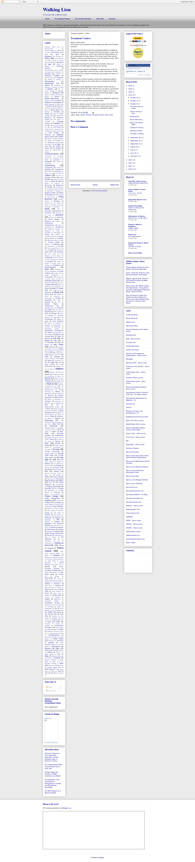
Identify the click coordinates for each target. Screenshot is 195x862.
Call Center (57, 119)
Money (49, 399)
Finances (56, 244)
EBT (58, 209)
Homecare (57, 296)
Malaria (47, 374)
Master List (58, 378)
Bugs (54, 113)
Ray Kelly (57, 512)
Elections (51, 217)
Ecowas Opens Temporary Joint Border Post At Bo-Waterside (137, 268)
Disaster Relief (59, 194)
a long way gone (132, 314)
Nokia (54, 431)
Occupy (56, 449)
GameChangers (50, 267)
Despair (49, 187)
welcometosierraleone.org (135, 539)
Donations (57, 201)
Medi (62, 380)
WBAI (53, 656)
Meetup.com (50, 386)
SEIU (46, 537)
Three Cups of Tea (132, 513)
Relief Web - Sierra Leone (135, 444)
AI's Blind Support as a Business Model (53, 792)
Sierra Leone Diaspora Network (137, 467)
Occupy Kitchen (49, 453)
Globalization (53, 271)
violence (47, 650)
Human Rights (51, 304)
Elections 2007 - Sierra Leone (136, 363)
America (48, 74)
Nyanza (57, 441)
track (62, 620)
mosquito (48, 401)
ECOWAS (129, 359)
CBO (48, 127)
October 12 (134, 101)
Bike (53, 100)
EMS (59, 225)
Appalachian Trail (52, 83)
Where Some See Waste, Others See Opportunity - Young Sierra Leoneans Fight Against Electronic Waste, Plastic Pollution (138, 288)
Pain (52, 465)
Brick (46, 110)
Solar (56, 570)
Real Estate (57, 514)
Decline (47, 183)
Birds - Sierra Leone (133, 339)
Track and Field (53, 622)
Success (47, 597)
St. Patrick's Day (56, 582)
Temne (59, 606)
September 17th (50, 541)
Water (47, 656)
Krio (51, 353)
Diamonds (50, 191)
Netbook (57, 418)
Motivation (58, 401)
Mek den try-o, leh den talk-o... (138, 218)
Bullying (54, 115)
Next (48, 429)
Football (47, 257)
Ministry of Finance (58, 393)
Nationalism (58, 412)
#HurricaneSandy (49, 50)
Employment (49, 223)
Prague (61, 488)
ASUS (61, 87)
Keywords (60, 347)
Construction (49, 167)
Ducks (46, 205)
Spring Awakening (50, 580)
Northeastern (59, 435)
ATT (60, 89)
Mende (59, 386)
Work (61, 663)
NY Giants (50, 439)
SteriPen (58, 586)
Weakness (60, 656)
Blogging (58, 102)
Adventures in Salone (136, 216)
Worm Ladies (130, 542)
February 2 (134, 156)
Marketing (48, 378)
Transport (47, 625)
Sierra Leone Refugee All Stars (137, 480)
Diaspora (58, 191)
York (46, 673)
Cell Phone (57, 127)
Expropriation (50, 238)
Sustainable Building (52, 601)
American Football (52, 76)
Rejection (47, 521)
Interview (58, 332)
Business (48, 117)
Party (46, 467)
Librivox (128, 407)
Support (47, 599)
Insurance (47, 327)
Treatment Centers (81, 38)
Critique (53, 173)
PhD (46, 471)
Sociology (48, 570)
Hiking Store (49, 294)
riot (60, 525)
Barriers (47, 96)
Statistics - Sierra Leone (134, 505)
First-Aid (60, 246)
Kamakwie (50, 342)
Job (54, 338)
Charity (54, 131)
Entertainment (48, 227)
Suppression (57, 599)
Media (49, 382)
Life (46, 362)
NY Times (48, 441)
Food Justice (52, 254)
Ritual (46, 527)
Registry (58, 518)
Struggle (47, 595)
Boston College (57, 108)
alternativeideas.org (50, 70)
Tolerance (54, 616)
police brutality (58, 477)
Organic (59, 462)
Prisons (47, 494)
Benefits (47, 100)
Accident (58, 56)
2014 (130, 95)
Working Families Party (54, 667)
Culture (48, 175)
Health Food (57, 290)
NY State (58, 439)
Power (58, 486)
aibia (49, 64)
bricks (53, 110)
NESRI (49, 418)
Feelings (47, 244)
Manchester (50, 376)
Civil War (48, 146)
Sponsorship (49, 578)
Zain (51, 673)
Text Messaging (56, 610)
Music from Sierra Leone (135, 420)
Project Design (51, 496)
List (59, 362)
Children (60, 137)
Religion (57, 521)
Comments (51, 691)
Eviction (57, 234)
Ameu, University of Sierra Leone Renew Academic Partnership (138, 274)
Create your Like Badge (144, 75)
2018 (130, 86)
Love (46, 369)
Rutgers (60, 527)
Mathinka (48, 380)
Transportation (58, 625)
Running (53, 527)
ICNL (46, 313)
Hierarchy (48, 292)
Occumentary (57, 447)
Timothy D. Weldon (133, 68)
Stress (47, 593)
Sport (59, 578)
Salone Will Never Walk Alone (138, 183)
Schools (57, 531)
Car (46, 125)
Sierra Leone (109, 115)
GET (46, 271)
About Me (100, 19)
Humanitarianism (49, 307)
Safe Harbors (51, 529)
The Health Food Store (53, 612)
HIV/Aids (58, 294)
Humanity (60, 308)
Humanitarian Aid (52, 306)
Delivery (57, 183)
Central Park (57, 129)
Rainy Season (51, 510)
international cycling (51, 328)
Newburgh (53, 426)
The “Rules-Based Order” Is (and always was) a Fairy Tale (54, 766)
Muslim (55, 409)
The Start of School (134, 246)
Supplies (57, 597)
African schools (51, 60)
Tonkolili (54, 618)
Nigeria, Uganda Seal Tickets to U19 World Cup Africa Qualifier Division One (137, 280)
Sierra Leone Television (134, 483)
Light (52, 362)
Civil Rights (57, 144)
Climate (58, 146)
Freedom (60, 259)
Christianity (58, 140)
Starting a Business (52, 584)
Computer (48, 161)
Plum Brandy (56, 475)
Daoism (55, 179)
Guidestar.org (54, 282)
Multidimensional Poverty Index (54, 407)
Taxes (54, 604)
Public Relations (49, 504)
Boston (49, 108)
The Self (47, 614)
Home (47, 19)
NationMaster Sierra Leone (135, 424)
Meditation (60, 384)
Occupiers (47, 449)
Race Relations (58, 506)
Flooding (59, 250)
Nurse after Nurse (136, 119)
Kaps (59, 342)
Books (61, 106)
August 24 (134, 147)
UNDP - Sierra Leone (133, 520)
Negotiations (60, 416)
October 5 (134, 104)
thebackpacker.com (133, 509)
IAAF (55, 311)
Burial (60, 115)
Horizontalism (48, 298)
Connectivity (50, 165)
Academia (48, 56)
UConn (55, 631)
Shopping (50, 548)
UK (61, 631)
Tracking (47, 623)
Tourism (54, 620)
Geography (58, 269)
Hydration (48, 311)
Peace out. (132, 234)
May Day (55, 380)
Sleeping (56, 555)
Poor (50, 482)
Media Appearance (58, 382)
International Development (54, 330)
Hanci (60, 284)
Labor (46, 355)
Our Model (56, 463)
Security (49, 535)
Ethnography (57, 232)
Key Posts (58, 344)
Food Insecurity (58, 252)
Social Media (52, 561)
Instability (47, 325)
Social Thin (57, 564)
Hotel (58, 300)
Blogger (101, 857)
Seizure (54, 537)
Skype (46, 555)
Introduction (57, 334)
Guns (61, 282)
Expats (61, 236)
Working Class (59, 665)
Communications (52, 154)
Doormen (47, 203)
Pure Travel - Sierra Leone (135, 437)
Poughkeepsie (59, 484)
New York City (58, 424)
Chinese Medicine (58, 138)
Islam (59, 336)
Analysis (50, 79)
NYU (54, 445)
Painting (58, 465)
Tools (59, 618)
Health (53, 288)
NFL (53, 429)
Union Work (48, 637)
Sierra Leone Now (132, 476)
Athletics (50, 89)
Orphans (47, 463)
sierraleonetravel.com (133, 502)
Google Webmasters (52, 275)
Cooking (48, 169)
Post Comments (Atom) (99, 191)
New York (47, 424)
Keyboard (52, 347)
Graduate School (51, 281)
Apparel (47, 85)
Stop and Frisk (49, 587)
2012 (130, 163)
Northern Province (52, 437)
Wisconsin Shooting (50, 663)
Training (57, 623)
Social (48, 559)
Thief (55, 614)
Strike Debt (57, 593)
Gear (47, 269)
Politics (60, 481)
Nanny (49, 412)
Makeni (82, 115)
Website (57, 658)
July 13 (133, 150)
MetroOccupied (49, 389)
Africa (47, 58)
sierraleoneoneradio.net (134, 498)
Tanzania (47, 604)
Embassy (48, 221)
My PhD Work (53, 410)
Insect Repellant (57, 321)
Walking (49, 652)
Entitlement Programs (54, 229)
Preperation (51, 490)
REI (58, 520)
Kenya (47, 344)
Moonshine (58, 399)
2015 (130, 92)
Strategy (54, 589)
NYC (47, 443)
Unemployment (53, 635)
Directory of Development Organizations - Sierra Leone (136, 354)
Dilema (61, 193)
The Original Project (62, 19)
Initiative (59, 319)
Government (49, 277)
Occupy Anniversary (52, 451)
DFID (61, 189)
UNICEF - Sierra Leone (134, 528)
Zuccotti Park (59, 673)
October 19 (134, 98)
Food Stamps (57, 256)
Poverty (49, 486)
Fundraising (56, 265)
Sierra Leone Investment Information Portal (135, 471)
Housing (47, 302)
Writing (53, 671)
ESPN (58, 231)
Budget (47, 114)
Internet (49, 332)
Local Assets (50, 364)
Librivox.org (58, 360)
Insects (50, 323)
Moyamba (58, 403)
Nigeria (47, 431)
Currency (58, 175)
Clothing (58, 148)
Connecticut (48, 163)
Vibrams (48, 648)
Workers (50, 665)
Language (57, 356)
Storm (59, 587)
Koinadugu (58, 351)
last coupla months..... (135, 236)
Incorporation (49, 319)
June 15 (133, 153)
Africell (52, 62)
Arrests (55, 87)
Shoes (61, 545)
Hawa (46, 288)
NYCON (57, 443)
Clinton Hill (48, 148)
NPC (62, 437)
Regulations (48, 519)
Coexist (47, 150)
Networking (49, 420)
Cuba (59, 173)
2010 (130, 169)
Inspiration (58, 323)
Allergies (47, 66)
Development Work (52, 189)
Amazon (49, 72)
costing (49, 171)
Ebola (78, 115)
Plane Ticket (57, 473)
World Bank (49, 669)
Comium (47, 152)
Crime (55, 171)
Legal (61, 358)
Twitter (61, 629)
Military (57, 391)
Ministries (47, 393)
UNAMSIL (129, 517)
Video (57, 648)
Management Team (58, 374)
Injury (46, 321)
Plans (46, 475)
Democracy (48, 185)
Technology (50, 606)
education (59, 215)
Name (61, 411)
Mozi (46, 405)
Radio (56, 508)
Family (61, 240)
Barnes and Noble (56, 94)
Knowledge (50, 351)
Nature (59, 414)
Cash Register (59, 125)
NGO (59, 429)
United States (58, 639)
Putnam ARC (59, 504)
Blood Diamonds (49, 104)
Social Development (57, 559)
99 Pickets (55, 52)
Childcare (48, 135)
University (51, 640)
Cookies (59, 167)
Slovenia (54, 557)
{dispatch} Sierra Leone (52, 47)
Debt (59, 181)
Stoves (47, 589)
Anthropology (49, 81)
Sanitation (49, 531)
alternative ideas (132, 326)
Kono (46, 352)
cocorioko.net (131, 342)
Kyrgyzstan (58, 352)
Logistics (58, 366)
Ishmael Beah (49, 336)
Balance (47, 94)
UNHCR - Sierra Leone (134, 524)
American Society (49, 77)
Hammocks (51, 284)
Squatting (47, 582)
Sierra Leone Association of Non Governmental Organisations (137, 456)
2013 (130, 160)
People (49, 469)
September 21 (135, 141)
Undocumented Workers (56, 633)
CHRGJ (49, 140)
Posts (49, 687)
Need (52, 416)
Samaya (60, 529)
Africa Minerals (59, 58)
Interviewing (48, 334)
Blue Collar (60, 104)
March (59, 376)
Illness (61, 313)
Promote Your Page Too (51, 742)
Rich (55, 525)
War (59, 654)
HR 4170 (57, 302)
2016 (130, 89)
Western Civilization (50, 660)
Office (59, 460)
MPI (57, 405)
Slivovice (47, 557)
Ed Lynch (48, 215)
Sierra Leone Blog (135, 253)
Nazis (46, 416)
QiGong (49, 506)
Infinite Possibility (135, 206)
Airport (58, 64)
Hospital (58, 298)
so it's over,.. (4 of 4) (135, 193)
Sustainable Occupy (52, 603)
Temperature (48, 608)
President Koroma (98, 115)
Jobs (55, 340)
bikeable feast (131, 335)
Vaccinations (56, 646)
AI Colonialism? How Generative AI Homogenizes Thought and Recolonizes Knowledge (53, 783)
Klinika (61, 349)
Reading (47, 514)
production (57, 494)
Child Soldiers (54, 133)
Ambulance (58, 72)
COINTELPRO (57, 150)
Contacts (112, 19)
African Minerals (131, 318)
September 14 (135, 144)
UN (45, 633)
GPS (59, 279)
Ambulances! (134, 116)
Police (47, 477)
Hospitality (48, 300)
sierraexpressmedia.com (135, 491)
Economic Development (53, 211)
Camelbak (47, 121)
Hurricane (58, 309)
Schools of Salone (132, 448)
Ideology (54, 313)
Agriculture (59, 62)
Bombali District (52, 106)
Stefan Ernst (48, 585)
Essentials (47, 232)
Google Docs (57, 273)
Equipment (47, 231)
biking (59, 100)
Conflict (59, 161)
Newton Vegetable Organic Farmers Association (135, 429)
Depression (59, 185)
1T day (47, 52)
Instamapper (57, 325)
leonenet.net (130, 404)
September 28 (135, 137)
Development (59, 187)
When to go (56, 661)
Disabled (50, 195)
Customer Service (51, 177)
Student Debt (56, 595)
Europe (47, 234)
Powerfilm (48, 488)
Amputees (60, 77)
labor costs (54, 354)
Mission (50, 395)
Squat (59, 580)
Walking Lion (57, 9)
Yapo (59, 671)
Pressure (57, 492)
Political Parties (50, 481)
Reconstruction (57, 516)
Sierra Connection (132, 452)
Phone (56, 471)
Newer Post (75, 185)
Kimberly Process (52, 349)
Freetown (50, 261)
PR (55, 488)
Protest (47, 502)
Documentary (51, 197)
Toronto (47, 620)
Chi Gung (60, 131)
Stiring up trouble (136, 131)
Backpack (56, 93)
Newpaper (60, 428)
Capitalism (57, 123)
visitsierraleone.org (132, 535)
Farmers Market (54, 242)
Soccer (61, 557)
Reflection (48, 518)
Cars (51, 125)
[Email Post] (92, 112)
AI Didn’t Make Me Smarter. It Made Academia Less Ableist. (53, 774)
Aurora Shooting (49, 91)
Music (49, 409)
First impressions (50, 246)
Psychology (57, 502)
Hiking (56, 292)
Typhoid (49, 631)
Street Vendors (56, 591)
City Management (50, 142)
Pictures (47, 473)
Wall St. (58, 652)
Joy (62, 340)
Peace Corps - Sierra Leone (136, 433)
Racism (49, 508)
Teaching (60, 604)
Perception (58, 469)
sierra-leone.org (131, 487)
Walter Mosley (49, 654)
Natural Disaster (49, 414)
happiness (47, 286)
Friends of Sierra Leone (52, 263)
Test (55, 608)
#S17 (59, 50)
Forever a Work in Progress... (135, 225)
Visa (54, 650)
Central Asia (48, 129)
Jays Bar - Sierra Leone (137, 181)
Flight (51, 250)
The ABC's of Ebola (137, 134)
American (58, 74)
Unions (55, 637)
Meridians (47, 388)
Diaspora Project (50, 193)
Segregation (58, 535)
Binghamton (48, 102)
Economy (58, 213)
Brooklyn (57, 112)
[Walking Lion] (51, 741)
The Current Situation (83, 19)
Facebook (60, 238)
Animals (58, 79)
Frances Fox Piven (58, 257)
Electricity (60, 217)
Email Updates (54, 219)
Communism (48, 156)
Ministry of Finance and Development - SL (134, 412)
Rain (61, 508)
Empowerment (49, 225)
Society (47, 566)
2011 (130, 166)
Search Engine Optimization (54, 533)
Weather (49, 658)
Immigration (50, 315)
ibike (60, 311)
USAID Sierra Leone (133, 531)
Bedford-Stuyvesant (52, 98)
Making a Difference (55, 372)
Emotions (57, 221)
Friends (59, 261)
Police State (50, 479)
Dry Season (57, 203)
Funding (47, 265)
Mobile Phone (58, 397)
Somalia (57, 576)
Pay (51, 467)
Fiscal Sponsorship (52, 248)
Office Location (49, 462)
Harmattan (57, 286)
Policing (58, 479)
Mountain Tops (49, 403)
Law (56, 358)
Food (46, 252)
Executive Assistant (50, 236)
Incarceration (57, 317)
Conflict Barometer (132, 346)
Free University (51, 259)
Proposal (59, 500)
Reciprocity (48, 516)
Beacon (57, 96)
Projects (48, 500)
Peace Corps (59, 467)
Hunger (49, 310)
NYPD (47, 445)
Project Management (52, 498)
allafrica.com (130, 322)
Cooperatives (59, 169)
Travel (49, 627)
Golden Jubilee (133, 228)
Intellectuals (57, 327)
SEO (58, 539)
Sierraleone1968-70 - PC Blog (136, 494)
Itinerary (47, 338)
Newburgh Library (50, 428)
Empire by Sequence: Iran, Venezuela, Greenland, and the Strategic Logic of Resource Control (52, 757)
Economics (48, 213)
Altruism (61, 70)
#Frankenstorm (49, 48)
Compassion (56, 159)
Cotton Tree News (132, 350)
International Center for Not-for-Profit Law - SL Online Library (137, 393)
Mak (51, 369)
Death (53, 181)
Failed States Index (52, 240)
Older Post (114, 185)
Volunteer (60, 650)
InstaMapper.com (65, 808)
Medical (88, 115)
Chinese (49, 138)
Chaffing (47, 131)
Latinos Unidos (49, 358)
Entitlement (59, 227)
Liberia (49, 360)
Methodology (57, 388)
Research (48, 523)
